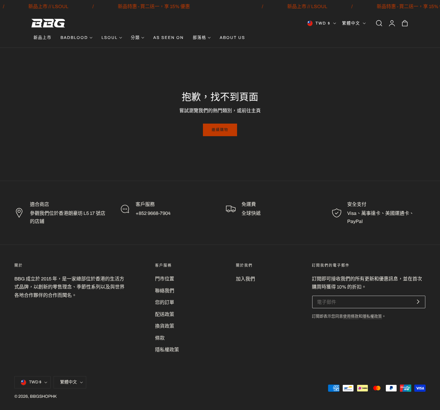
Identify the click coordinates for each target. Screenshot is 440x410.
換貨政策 (164, 326)
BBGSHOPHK (43, 396)
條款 (160, 338)
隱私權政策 (167, 350)
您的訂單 (164, 302)
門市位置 (164, 278)
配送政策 (164, 314)
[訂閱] (418, 302)
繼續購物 (220, 130)
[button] (379, 23)
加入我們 (245, 278)
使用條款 (351, 316)
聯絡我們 (164, 290)
